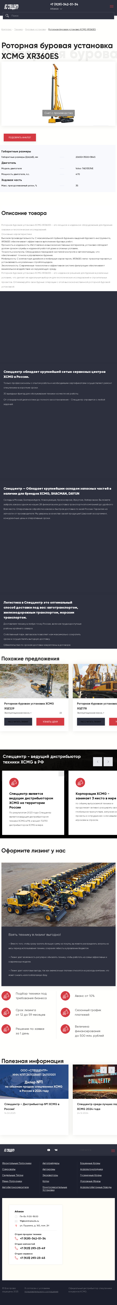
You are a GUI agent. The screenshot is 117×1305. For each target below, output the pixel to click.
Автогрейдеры (51, 1163)
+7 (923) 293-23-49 (32, 1248)
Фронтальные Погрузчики (16, 1163)
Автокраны (49, 1169)
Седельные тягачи (12, 1175)
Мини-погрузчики (12, 1181)
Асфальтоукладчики (91, 1169)
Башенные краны (90, 1163)
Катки (46, 1181)
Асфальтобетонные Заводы (96, 1187)
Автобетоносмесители (15, 1187)
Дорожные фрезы (90, 1181)
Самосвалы (8, 1169)
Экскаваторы (50, 1175)
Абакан (54, 9)
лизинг (18, 722)
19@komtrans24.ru (29, 1221)
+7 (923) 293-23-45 (32, 1258)
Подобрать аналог (20, 137)
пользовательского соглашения (41, 1291)
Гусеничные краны (91, 1175)
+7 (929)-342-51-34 (64, 4)
